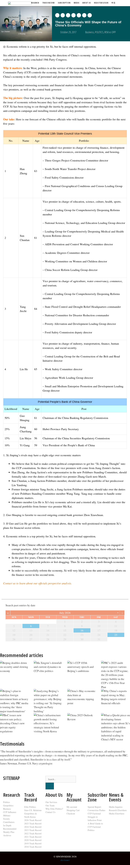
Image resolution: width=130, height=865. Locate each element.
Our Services (51, 802)
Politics (6, 802)
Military (6, 815)
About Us (54, 795)
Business (89, 32)
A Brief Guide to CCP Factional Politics (95, 827)
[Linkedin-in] (109, 780)
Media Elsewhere (116, 813)
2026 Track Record (32, 820)
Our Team (50, 805)
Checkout (71, 813)
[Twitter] (92, 780)
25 (115, 635)
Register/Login (101, 2)
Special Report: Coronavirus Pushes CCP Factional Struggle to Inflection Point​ (96, 813)
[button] (57, 15)
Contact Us (50, 812)
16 (82, 630)
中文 (113, 2)
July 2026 (65, 613)
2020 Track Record (32, 840)
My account (72, 806)
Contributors (8, 822)
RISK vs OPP (110, 32)
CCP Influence (9, 812)
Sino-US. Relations (33, 810)
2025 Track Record (32, 823)
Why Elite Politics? (54, 808)
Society (6, 818)
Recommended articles (21, 655)
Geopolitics (8, 805)
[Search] (50, 786)
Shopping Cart (73, 810)
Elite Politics (30, 806)
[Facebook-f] (100, 780)
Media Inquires (115, 806)
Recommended (9, 828)
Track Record (48, 2)
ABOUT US (86, 2)
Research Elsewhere (118, 810)
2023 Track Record (32, 830)
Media (76, 2)
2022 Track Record (32, 833)
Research (35, 2)
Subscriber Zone (97, 797)
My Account (74, 797)
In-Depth (7, 825)
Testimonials (12, 744)
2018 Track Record (32, 846)
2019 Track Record (32, 843)
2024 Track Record (32, 826)
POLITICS (99, 32)
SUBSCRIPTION (64, 2)
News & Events (116, 797)
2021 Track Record (32, 836)
